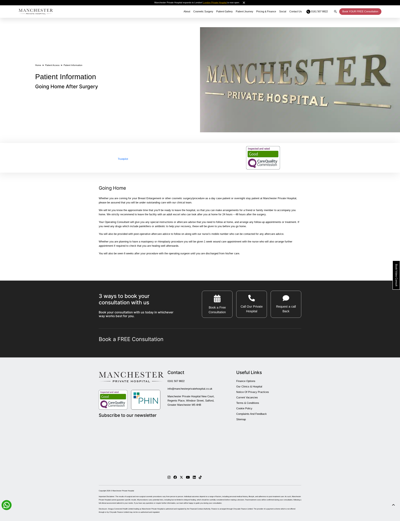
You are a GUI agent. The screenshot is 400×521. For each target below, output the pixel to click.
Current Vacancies (247, 397)
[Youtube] (188, 477)
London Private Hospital (214, 2)
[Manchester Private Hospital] (131, 377)
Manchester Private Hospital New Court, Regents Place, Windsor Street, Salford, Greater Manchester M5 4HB (191, 400)
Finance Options (245, 381)
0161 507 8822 (176, 381)
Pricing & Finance (266, 11)
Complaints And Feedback (251, 413)
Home (38, 65)
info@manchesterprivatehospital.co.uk (190, 388)
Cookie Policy (244, 408)
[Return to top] (393, 505)
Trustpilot (123, 159)
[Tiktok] (200, 477)
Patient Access (52, 65)
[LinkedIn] (194, 477)
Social (282, 11)
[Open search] (335, 12)
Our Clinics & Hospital (249, 386)
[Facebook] (175, 477)
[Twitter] (181, 477)
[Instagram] (169, 477)
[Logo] (36, 11)
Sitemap (241, 419)
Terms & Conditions (247, 402)
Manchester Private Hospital (123, 491)
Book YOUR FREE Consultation (360, 11)
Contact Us (295, 11)
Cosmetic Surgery (203, 11)
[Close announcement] (244, 3)
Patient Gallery (224, 11)
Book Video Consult (396, 275)
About (187, 11)
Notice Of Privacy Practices (252, 392)
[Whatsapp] (7, 505)
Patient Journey (244, 11)
